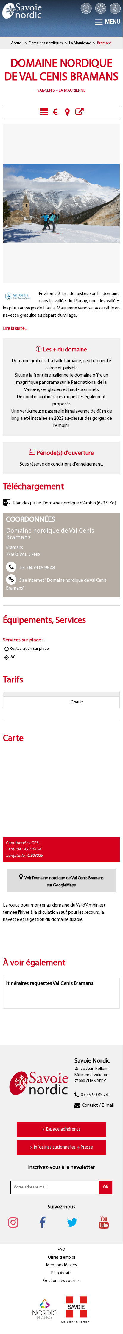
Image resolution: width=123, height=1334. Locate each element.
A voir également (79, 112)
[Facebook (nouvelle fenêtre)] (45, 1223)
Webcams (86, 8)
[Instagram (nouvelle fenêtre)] (16, 1223)
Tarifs (55, 112)
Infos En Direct (43, 112)
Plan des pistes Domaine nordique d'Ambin (64, 503)
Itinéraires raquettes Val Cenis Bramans (49, 983)
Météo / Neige (100, 8)
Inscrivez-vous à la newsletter (61, 1167)
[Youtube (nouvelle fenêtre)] (107, 1223)
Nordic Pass (115, 8)
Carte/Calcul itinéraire (67, 112)
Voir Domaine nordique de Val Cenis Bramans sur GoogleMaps (64, 882)
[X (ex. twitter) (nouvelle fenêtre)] (75, 1223)
